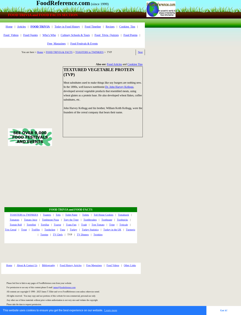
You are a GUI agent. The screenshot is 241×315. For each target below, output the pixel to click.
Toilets (85, 215)
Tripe (112, 224)
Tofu (58, 215)
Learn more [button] (110, 310)
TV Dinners (83, 234)
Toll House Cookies (103, 215)
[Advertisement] (160, 80)
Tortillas (45, 224)
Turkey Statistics (90, 229)
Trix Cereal (10, 229)
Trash (84, 224)
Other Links (130, 265)
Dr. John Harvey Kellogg (119, 86)
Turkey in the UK (112, 229)
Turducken (49, 229)
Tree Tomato (98, 224)
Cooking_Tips (127, 26)
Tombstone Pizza (50, 219)
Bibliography (48, 265)
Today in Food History (67, 26)
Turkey (73, 229)
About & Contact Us (27, 265)
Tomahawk (123, 215)
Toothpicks (122, 219)
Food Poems (130, 35)
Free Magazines (94, 265)
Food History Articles (71, 265)
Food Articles (114, 64)
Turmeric (130, 229)
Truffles (36, 229)
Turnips (44, 234)
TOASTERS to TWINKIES (89, 52)
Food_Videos (11, 35)
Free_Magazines (56, 43)
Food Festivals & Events (84, 43)
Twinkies (98, 234)
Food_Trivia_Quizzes (107, 35)
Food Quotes (30, 35)
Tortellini (31, 224)
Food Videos (113, 265)
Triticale (123, 224)
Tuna (62, 229)
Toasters (47, 215)
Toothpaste (106, 219)
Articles (21, 26)
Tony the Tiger (71, 219)
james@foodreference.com (64, 287)
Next (140, 52)
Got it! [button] (223, 310)
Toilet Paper (71, 215)
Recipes (110, 26)
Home (40, 52)
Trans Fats (71, 224)
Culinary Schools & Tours (75, 35)
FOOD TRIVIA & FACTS (59, 52)
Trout (24, 229)
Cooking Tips (135, 64)
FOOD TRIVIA (40, 26)
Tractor (57, 224)
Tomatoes (14, 219)
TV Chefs (58, 234)
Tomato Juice (30, 219)
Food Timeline (93, 26)
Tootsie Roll (16, 224)
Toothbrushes (90, 219)
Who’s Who (49, 35)
